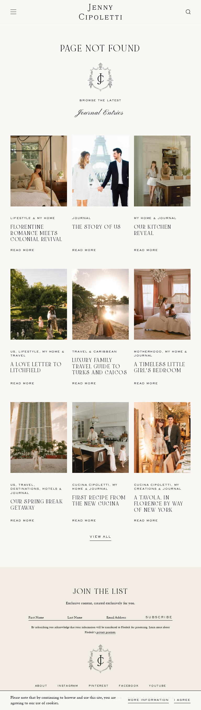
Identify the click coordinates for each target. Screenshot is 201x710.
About (41, 686)
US (12, 352)
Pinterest (99, 686)
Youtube (157, 686)
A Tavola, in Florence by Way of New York (158, 503)
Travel (18, 356)
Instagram (68, 686)
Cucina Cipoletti (90, 485)
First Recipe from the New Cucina (99, 500)
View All (100, 537)
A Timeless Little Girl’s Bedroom (160, 367)
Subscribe (159, 617)
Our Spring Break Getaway (36, 504)
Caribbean (105, 352)
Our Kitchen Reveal (152, 230)
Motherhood (148, 352)
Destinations (24, 489)
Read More (22, 250)
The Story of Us (96, 227)
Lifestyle (20, 218)
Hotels (50, 489)
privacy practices (106, 632)
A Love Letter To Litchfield (36, 367)
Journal (81, 218)
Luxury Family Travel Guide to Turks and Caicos (99, 366)
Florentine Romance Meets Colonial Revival (36, 233)
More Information (148, 700)
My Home (46, 218)
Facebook (128, 686)
